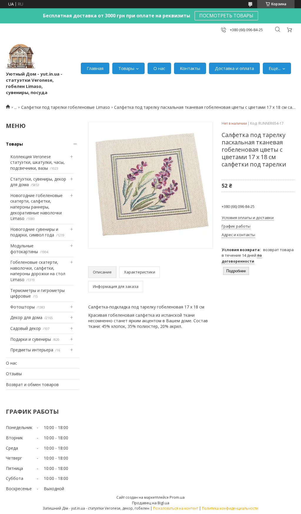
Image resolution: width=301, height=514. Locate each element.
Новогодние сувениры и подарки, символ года (34, 232)
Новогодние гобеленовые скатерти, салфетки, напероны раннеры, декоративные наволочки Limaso (36, 207)
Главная (95, 68)
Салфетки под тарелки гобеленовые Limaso (65, 107)
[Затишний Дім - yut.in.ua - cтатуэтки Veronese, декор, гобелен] (20, 56)
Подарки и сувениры (30, 339)
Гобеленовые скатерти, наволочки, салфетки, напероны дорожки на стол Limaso (37, 270)
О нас (159, 68)
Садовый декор (25, 328)
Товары (126, 68)
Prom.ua (177, 497)
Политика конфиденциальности (230, 508)
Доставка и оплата (234, 68)
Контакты (190, 68)
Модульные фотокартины (24, 248)
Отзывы (14, 373)
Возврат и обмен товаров (32, 384)
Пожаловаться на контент (175, 508)
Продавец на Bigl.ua (150, 502)
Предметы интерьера (31, 350)
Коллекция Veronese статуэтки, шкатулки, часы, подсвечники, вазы (37, 162)
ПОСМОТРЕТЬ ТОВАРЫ (226, 15)
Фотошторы (22, 307)
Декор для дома (26, 317)
